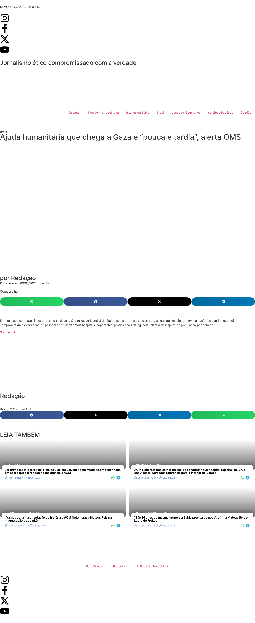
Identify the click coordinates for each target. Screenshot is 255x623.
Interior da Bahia (137, 112)
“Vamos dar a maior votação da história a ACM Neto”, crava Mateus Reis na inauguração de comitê (58, 519)
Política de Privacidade (152, 566)
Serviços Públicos (220, 112)
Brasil (160, 112)
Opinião (245, 112)
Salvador (74, 112)
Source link (8, 332)
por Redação (18, 277)
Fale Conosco (96, 566)
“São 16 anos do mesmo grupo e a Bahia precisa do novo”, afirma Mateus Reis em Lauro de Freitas (192, 519)
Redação (12, 395)
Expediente (121, 566)
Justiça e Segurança (186, 112)
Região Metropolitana (103, 112)
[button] (32, 301)
